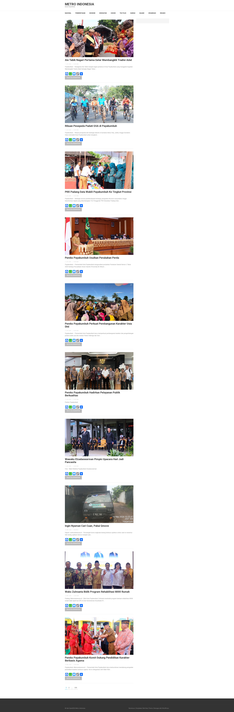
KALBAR (141, 13)
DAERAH (132, 13)
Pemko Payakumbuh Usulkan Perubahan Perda (92, 257)
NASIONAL (68, 13)
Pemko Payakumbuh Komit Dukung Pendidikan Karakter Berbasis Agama (97, 659)
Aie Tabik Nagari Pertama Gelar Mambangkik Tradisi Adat (98, 60)
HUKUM (113, 13)
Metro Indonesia (79, 4)
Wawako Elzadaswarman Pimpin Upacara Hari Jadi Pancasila (94, 461)
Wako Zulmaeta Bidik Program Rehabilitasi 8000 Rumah (97, 591)
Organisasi (152, 13)
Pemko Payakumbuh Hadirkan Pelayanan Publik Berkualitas (92, 394)
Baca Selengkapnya (73, 77)
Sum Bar (76, 64)
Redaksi (162, 13)
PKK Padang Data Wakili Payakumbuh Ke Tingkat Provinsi (98, 191)
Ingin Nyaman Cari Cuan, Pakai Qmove (87, 525)
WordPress (165, 708)
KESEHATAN (103, 13)
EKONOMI (92, 13)
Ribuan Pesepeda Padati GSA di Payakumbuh (91, 126)
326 (76, 687)
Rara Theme (149, 708)
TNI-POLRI (123, 13)
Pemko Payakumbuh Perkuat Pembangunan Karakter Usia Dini (98, 325)
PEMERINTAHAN (80, 13)
